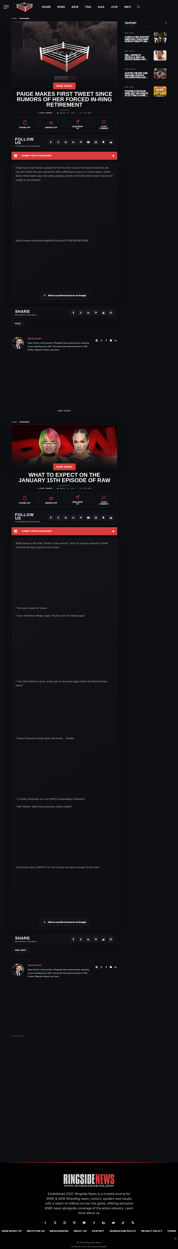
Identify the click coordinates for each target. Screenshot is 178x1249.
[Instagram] (96, 142)
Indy (127, 7)
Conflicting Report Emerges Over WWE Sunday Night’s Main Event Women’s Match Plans (137, 39)
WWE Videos (130, 69)
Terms (171, 1231)
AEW (75, 7)
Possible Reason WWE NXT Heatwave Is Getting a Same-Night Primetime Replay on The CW (136, 93)
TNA (88, 7)
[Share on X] (81, 313)
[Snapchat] (103, 142)
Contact (98, 1231)
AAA (101, 7)
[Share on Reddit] (103, 313)
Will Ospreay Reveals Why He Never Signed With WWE (136, 57)
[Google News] (66, 142)
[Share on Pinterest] (96, 313)
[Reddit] (111, 142)
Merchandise (59, 1231)
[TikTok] (123, 1223)
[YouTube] (88, 142)
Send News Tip (12, 1231)
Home (46, 7)
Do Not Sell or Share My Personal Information (89, 1247)
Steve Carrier (46, 113)
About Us (80, 1231)
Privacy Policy (151, 1231)
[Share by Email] (111, 313)
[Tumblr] (94, 1223)
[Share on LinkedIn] (88, 313)
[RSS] (133, 1223)
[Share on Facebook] (73, 313)
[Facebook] (51, 142)
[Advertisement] (64, 263)
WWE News (24, 18)
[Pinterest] (81, 142)
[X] (58, 142)
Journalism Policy (122, 1231)
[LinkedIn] (73, 142)
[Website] (96, 340)
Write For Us (36, 1231)
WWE (61, 7)
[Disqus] (64, 1083)
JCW (114, 7)
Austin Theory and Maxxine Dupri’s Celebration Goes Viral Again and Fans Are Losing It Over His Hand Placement (136, 75)
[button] (138, 7)
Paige (18, 324)
